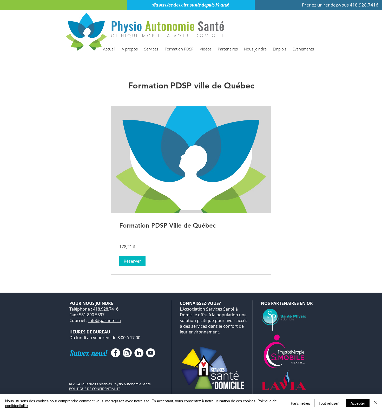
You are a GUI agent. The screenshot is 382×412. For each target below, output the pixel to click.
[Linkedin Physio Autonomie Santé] (138, 352)
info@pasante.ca (104, 320)
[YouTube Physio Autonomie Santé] (150, 352)
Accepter (358, 403)
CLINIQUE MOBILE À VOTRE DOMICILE (168, 36)
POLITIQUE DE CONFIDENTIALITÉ (94, 388)
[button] (132, 261)
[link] (191, 225)
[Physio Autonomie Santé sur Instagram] (127, 352)
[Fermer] (376, 403)
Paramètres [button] (300, 403)
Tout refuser (329, 403)
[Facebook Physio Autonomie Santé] (115, 352)
